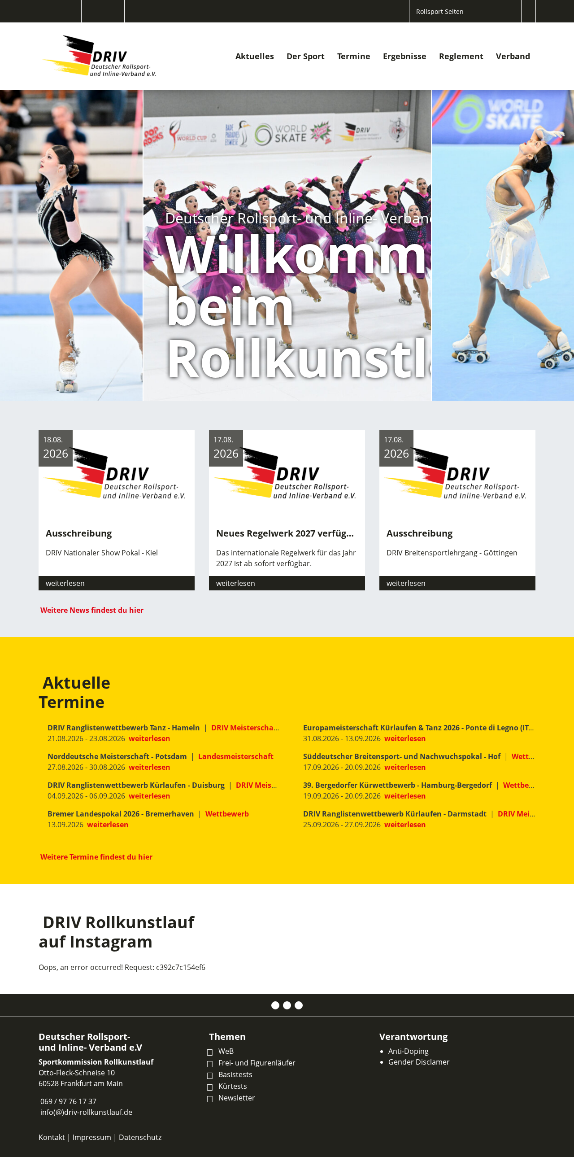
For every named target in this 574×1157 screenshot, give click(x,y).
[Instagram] (287, 1005)
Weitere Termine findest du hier (96, 857)
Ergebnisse (404, 56)
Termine (353, 56)
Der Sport (306, 56)
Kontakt (52, 1137)
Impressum (92, 1137)
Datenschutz (140, 1137)
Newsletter (236, 1098)
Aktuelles (254, 56)
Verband (513, 56)
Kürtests (232, 1086)
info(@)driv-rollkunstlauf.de (86, 1112)
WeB (226, 1051)
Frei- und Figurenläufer (257, 1063)
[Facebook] (275, 1005)
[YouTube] (299, 1005)
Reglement (461, 56)
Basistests (235, 1074)
